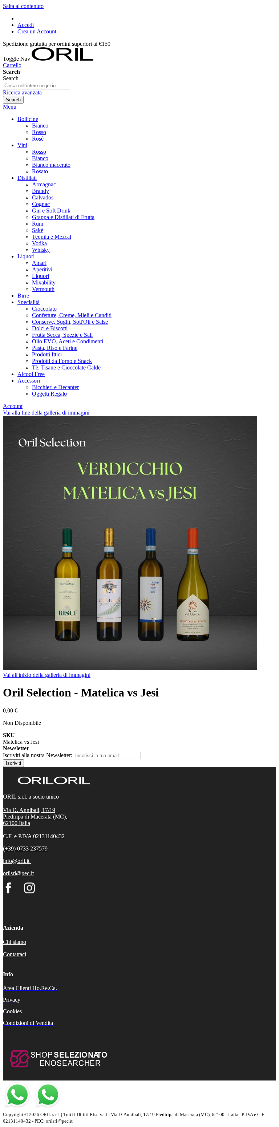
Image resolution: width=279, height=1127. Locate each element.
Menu (9, 107)
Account (13, 406)
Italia (24, 823)
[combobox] (36, 85)
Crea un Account (36, 31)
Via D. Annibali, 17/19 (29, 810)
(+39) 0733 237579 (25, 848)
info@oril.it (16, 861)
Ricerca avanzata (22, 92)
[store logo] (62, 59)
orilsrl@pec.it (18, 873)
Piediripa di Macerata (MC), (36, 816)
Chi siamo (14, 942)
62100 (11, 823)
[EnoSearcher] (57, 1071)
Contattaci (14, 954)
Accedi (25, 25)
